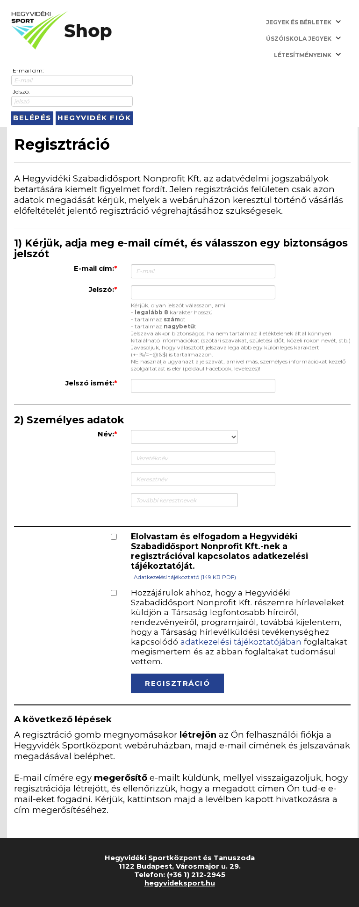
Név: (106, 434)
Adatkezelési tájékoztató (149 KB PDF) (185, 576)
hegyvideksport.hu (179, 883)
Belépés (32, 117)
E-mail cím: (28, 70)
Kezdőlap (61, 30)
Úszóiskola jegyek (298, 38)
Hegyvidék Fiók (94, 117)
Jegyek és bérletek (298, 22)
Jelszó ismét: (89, 383)
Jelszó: (21, 91)
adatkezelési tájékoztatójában (241, 641)
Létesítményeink (302, 54)
